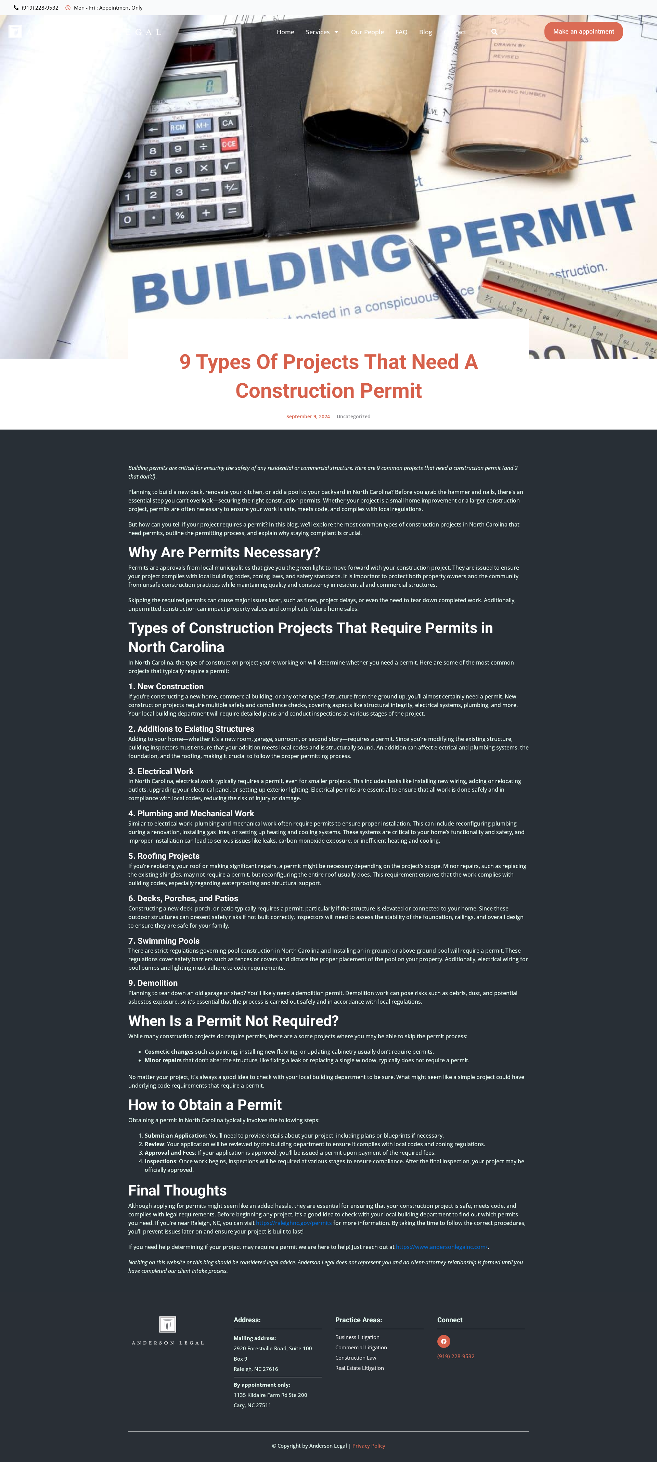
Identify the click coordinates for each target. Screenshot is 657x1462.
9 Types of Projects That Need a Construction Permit (328, 378)
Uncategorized (354, 416)
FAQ (402, 32)
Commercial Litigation (361, 1347)
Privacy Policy (368, 1445)
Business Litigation (357, 1337)
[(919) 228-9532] (16, 7)
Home (285, 32)
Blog (425, 32)
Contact (455, 32)
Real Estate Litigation (359, 1368)
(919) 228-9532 (40, 7)
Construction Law (355, 1357)
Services (318, 32)
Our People (367, 32)
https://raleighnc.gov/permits (293, 1223)
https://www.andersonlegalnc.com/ (442, 1247)
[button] (494, 31)
